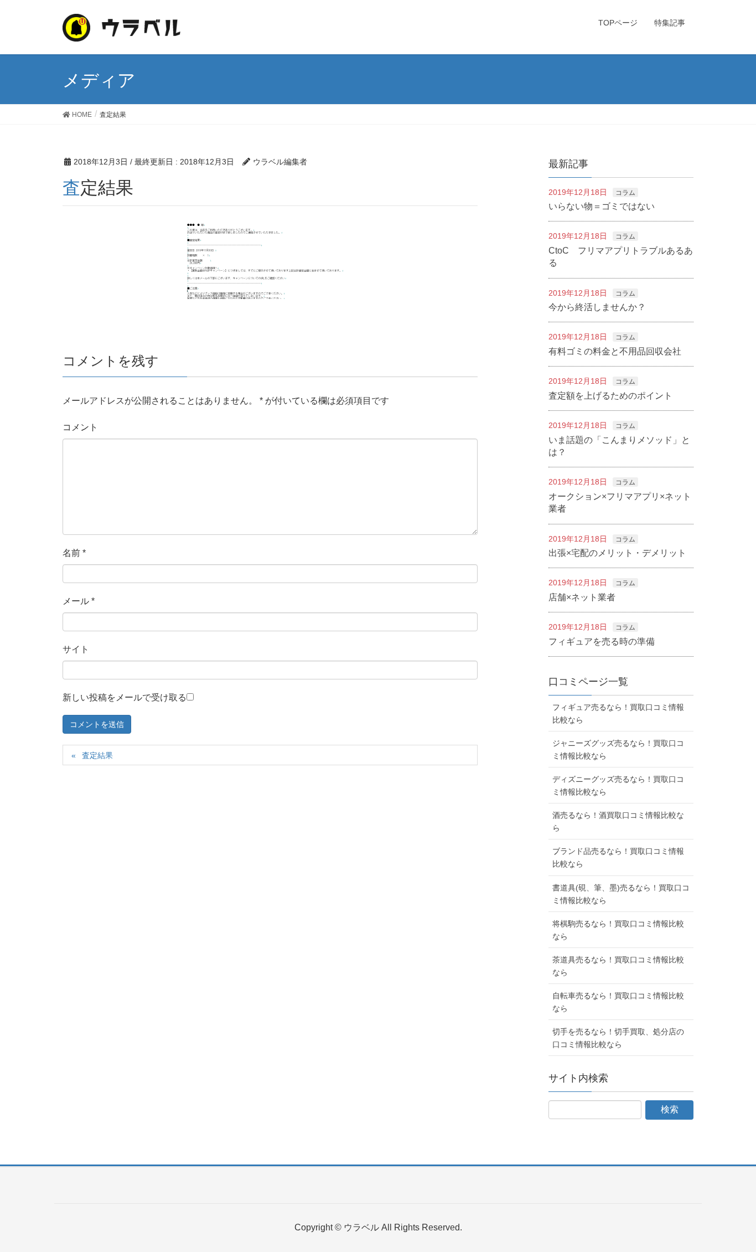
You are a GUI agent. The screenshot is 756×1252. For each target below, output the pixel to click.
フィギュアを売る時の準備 (601, 641)
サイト (76, 649)
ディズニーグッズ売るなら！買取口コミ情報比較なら (618, 785)
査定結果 (97, 755)
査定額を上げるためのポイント (610, 395)
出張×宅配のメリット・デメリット (617, 553)
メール (79, 601)
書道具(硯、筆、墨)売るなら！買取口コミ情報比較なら (621, 894)
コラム (625, 193)
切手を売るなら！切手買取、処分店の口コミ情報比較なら (618, 1038)
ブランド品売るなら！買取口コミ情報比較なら (618, 857)
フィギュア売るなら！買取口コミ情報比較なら (618, 713)
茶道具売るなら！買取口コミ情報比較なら (618, 966)
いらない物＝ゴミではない (601, 206)
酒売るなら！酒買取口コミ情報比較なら (618, 821)
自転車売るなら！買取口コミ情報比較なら (618, 1002)
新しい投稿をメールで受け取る (125, 697)
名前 (74, 553)
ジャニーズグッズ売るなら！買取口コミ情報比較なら (618, 749)
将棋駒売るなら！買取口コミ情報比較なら (618, 930)
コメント (80, 427)
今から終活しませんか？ (597, 307)
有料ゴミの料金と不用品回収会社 (614, 351)
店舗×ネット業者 (581, 597)
